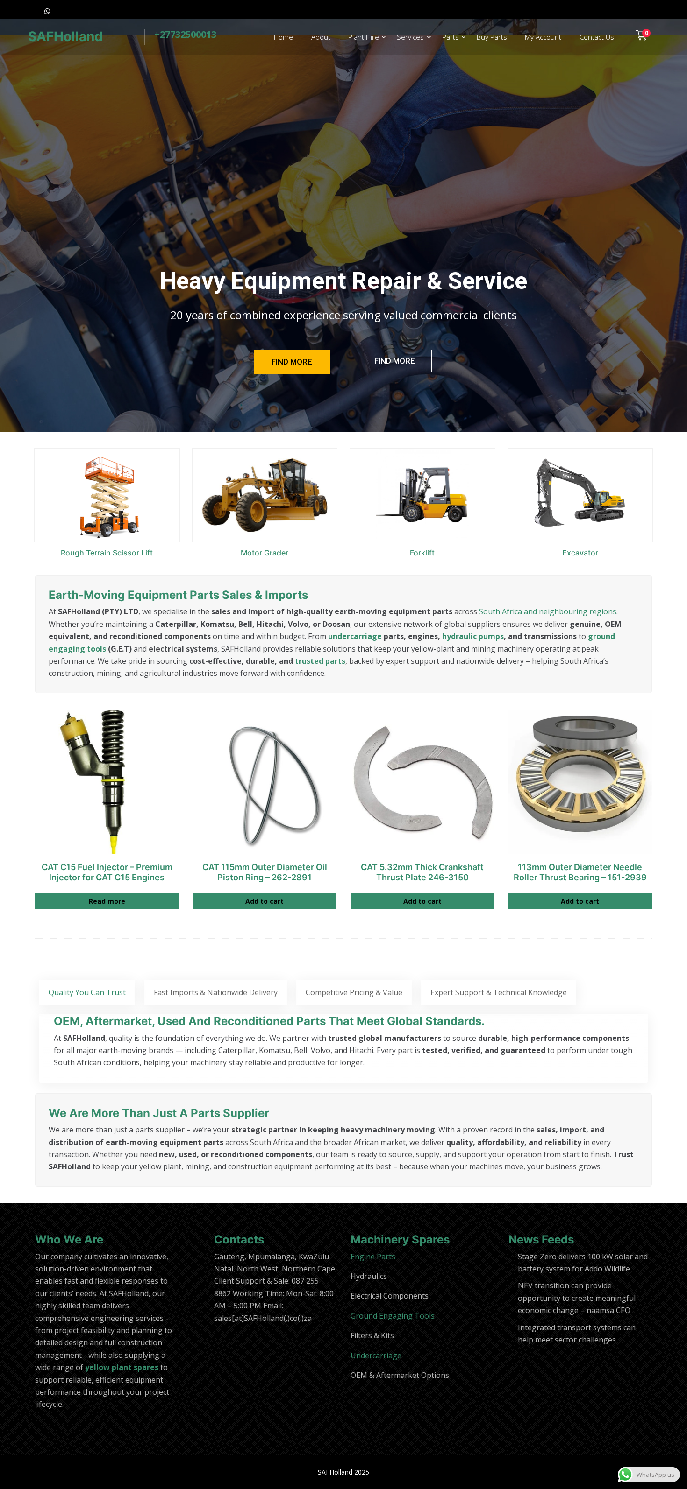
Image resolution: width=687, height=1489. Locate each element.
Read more (107, 901)
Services (410, 37)
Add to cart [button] (264, 901)
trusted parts (320, 661)
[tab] (87, 992)
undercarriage (355, 636)
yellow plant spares (121, 1367)
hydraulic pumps (473, 636)
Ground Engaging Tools (393, 1316)
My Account (543, 37)
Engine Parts (373, 1256)
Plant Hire (363, 37)
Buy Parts (492, 37)
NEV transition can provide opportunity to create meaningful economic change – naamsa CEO (577, 1297)
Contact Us (597, 37)
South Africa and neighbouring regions (547, 611)
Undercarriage (376, 1355)
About (320, 37)
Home (283, 37)
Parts (450, 37)
